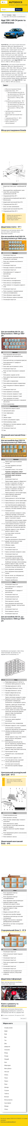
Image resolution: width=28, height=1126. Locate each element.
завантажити (5, 1010)
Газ (5, 1040)
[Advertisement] (14, 146)
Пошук (19, 9)
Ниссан (6, 1071)
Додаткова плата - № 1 (11, 90)
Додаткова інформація (11, 119)
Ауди (5, 1031)
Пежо (6, 1078)
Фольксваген (8, 1100)
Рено (5, 1084)
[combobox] (8, 9)
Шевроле (7, 1046)
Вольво (6, 1096)
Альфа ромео (8, 1028)
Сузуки (6, 1090)
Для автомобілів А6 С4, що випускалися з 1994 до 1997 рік (16, 97)
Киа (5, 1062)
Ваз (5, 1037)
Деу (5, 1043)
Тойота (6, 1093)
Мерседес (7, 1065)
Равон (6, 1081)
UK (4, 2)
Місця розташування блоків (13, 89)
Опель (6, 1075)
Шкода (6, 1087)
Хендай (6, 1059)
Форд (6, 1053)
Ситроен (7, 1049)
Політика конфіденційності (8, 1122)
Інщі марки (7, 1103)
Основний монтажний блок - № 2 (14, 101)
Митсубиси (7, 1068)
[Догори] (25, 1123)
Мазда (6, 1106)
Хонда (6, 1056)
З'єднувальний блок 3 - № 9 (13, 118)
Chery (6, 1109)
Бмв (5, 1034)
